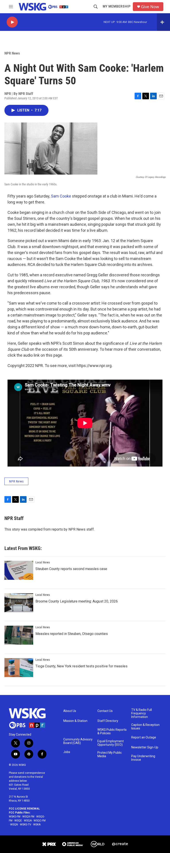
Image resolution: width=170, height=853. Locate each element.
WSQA (28, 820)
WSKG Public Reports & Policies (112, 731)
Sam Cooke (61, 196)
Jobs (66, 752)
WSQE (18, 820)
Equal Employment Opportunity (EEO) (110, 743)
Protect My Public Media (109, 754)
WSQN (14, 824)
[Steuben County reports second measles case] (18, 570)
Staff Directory (107, 721)
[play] (12, 22)
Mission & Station (75, 721)
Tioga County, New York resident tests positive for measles (81, 666)
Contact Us (105, 711)
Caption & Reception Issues (145, 726)
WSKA (37, 824)
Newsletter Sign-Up (144, 747)
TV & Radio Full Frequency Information (141, 713)
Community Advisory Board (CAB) (78, 741)
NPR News (12, 53)
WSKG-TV (25, 824)
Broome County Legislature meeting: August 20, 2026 (76, 601)
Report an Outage (143, 737)
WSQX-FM (28, 816)
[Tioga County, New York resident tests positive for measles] (18, 667)
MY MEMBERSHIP (117, 6)
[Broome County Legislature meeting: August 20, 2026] (18, 602)
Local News (42, 562)
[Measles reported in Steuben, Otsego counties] (18, 635)
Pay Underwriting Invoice (143, 758)
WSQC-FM (40, 820)
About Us (69, 711)
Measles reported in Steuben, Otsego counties (71, 634)
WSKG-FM (14, 816)
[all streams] (163, 22)
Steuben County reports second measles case (71, 569)
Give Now (150, 6)
